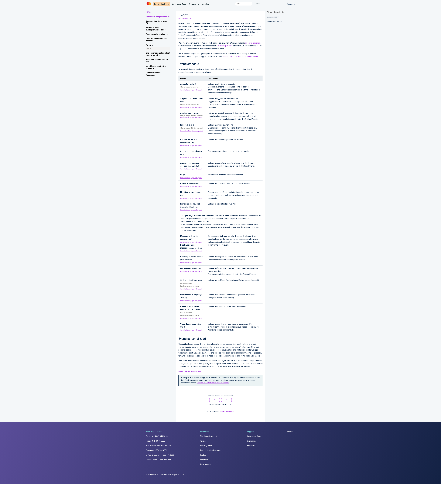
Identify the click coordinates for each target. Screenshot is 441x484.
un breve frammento (253, 43)
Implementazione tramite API (157, 61)
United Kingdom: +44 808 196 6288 (160, 455)
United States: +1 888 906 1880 (158, 460)
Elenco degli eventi (250, 56)
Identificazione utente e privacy (156, 67)
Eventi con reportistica (231, 56)
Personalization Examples (210, 450)
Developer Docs (179, 4)
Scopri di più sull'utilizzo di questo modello (213, 383)
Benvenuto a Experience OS (158, 17)
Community (194, 4)
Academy (206, 4)
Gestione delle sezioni (156, 34)
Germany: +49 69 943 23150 (157, 436)
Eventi (148, 45)
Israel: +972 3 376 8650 (155, 441)
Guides (203, 455)
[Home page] (149, 5)
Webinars (204, 460)
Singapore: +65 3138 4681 (156, 450)
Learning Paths (206, 445)
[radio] (214, 400)
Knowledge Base (161, 4)
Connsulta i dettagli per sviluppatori (191, 131)
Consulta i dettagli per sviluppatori (191, 90)
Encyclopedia (205, 464)
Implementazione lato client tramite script (158, 54)
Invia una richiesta (227, 411)
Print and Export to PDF (185, 18)
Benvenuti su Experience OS (156, 22)
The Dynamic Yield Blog (209, 436)
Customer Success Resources (154, 74)
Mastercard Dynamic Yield (173, 474)
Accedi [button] (258, 4)
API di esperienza (225, 46)
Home (148, 12)
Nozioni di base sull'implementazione (155, 29)
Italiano (290, 4)
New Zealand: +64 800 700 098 (158, 445)
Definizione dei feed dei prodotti (156, 39)
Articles (203, 441)
